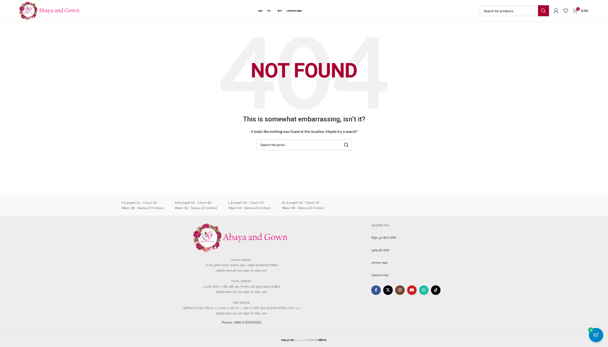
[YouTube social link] (412, 290)
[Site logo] (49, 10)
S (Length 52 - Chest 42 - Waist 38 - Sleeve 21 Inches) (142, 205)
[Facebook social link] (376, 290)
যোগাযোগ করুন (379, 263)
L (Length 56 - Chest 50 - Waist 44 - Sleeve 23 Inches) (249, 205)
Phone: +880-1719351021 (241, 322)
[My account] (556, 11)
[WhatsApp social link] (424, 290)
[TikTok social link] (436, 290)
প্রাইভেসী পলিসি (380, 250)
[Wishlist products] (565, 11)
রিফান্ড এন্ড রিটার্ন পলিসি (383, 238)
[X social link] (388, 290)
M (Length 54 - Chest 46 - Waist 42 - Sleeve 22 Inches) (196, 205)
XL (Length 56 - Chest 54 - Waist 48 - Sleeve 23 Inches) (303, 205)
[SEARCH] (543, 10)
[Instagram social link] (400, 290)
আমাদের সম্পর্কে (379, 275)
